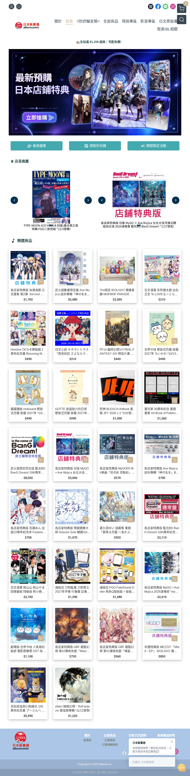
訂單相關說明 (110, 744)
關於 (87, 735)
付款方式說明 (137, 735)
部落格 (87, 740)
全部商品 (110, 735)
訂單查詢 (110, 740)
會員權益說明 (166, 735)
